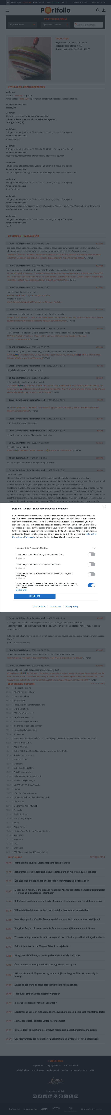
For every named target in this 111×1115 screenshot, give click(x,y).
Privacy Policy (72, 606)
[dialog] (55, 557)
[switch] (91, 554)
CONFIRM (34, 596)
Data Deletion (39, 606)
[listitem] (55, 548)
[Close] (105, 509)
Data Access (55, 606)
